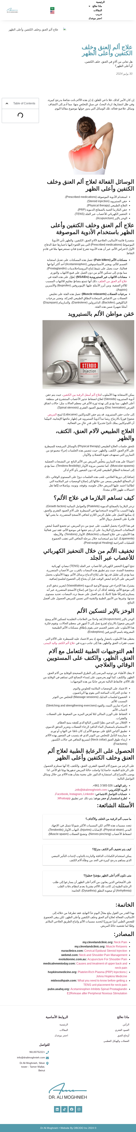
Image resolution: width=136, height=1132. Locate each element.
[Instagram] (79, 1109)
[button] (6, 103)
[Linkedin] (57, 1109)
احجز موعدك (95, 18)
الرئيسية (100, 2)
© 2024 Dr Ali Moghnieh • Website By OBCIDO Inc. (68, 1127)
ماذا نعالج (97, 6)
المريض (52, 414)
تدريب (99, 14)
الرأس (126, 1024)
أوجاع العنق (123, 1035)
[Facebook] (72, 1109)
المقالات (98, 10)
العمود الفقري (122, 1030)
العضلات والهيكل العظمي (116, 1041)
